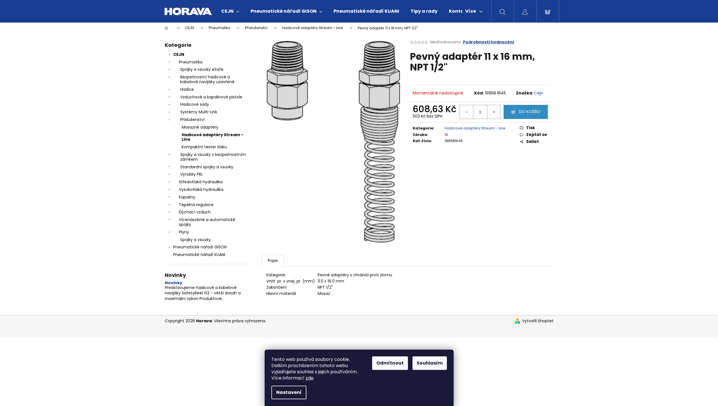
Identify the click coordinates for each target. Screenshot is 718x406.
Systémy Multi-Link (198, 112)
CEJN (178, 54)
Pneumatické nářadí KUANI (199, 254)
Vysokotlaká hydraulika (201, 189)
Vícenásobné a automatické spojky (207, 222)
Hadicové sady (194, 104)
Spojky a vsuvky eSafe (201, 69)
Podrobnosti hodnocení (488, 42)
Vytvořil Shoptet (538, 321)
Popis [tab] (273, 260)
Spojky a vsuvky (195, 239)
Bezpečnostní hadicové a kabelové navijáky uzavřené (207, 79)
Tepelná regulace (196, 205)
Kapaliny (187, 197)
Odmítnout (390, 363)
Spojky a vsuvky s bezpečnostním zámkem (213, 157)
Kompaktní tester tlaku (204, 147)
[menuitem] (230, 11)
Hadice (187, 89)
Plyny (184, 232)
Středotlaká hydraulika (201, 182)
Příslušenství (192, 119)
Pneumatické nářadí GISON (200, 247)
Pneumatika (191, 62)
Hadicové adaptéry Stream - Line (212, 137)
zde (309, 378)
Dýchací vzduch (195, 212)
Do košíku (529, 111)
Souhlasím (430, 363)
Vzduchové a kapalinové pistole (211, 97)
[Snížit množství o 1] (466, 112)
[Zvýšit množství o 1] (493, 112)
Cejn (538, 93)
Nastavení (289, 392)
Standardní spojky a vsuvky (206, 167)
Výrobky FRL (191, 174)
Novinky (173, 283)
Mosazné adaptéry (200, 127)
